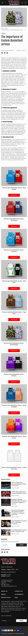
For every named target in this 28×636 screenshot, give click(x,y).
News (6, 28)
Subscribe (21, 545)
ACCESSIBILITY (19, 594)
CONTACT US (19, 591)
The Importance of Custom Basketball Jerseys (12, 29)
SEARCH (3, 594)
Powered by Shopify (19, 633)
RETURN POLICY (6, 597)
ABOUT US (4, 591)
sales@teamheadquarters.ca (9, 586)
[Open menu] (2, 2)
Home (2, 28)
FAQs (16, 597)
